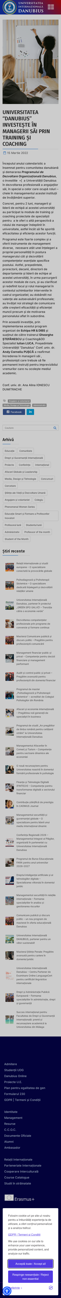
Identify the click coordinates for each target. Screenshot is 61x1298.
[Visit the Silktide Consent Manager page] (51, 1288)
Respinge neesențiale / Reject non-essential (30, 1277)
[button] (7, 1291)
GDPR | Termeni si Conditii (24, 1234)
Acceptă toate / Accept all (30, 1264)
